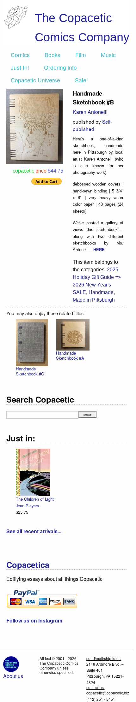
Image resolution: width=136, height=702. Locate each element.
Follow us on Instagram (34, 620)
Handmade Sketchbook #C (30, 371)
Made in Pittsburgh (94, 300)
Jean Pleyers (27, 506)
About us (13, 676)
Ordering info (60, 67)
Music (108, 55)
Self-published (92, 125)
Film (80, 55)
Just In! (20, 67)
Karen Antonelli (90, 111)
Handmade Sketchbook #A (70, 355)
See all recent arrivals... (33, 531)
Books (52, 55)
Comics (20, 55)
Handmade (101, 292)
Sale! (81, 80)
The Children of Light (35, 499)
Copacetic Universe (35, 80)
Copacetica (27, 564)
